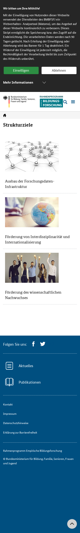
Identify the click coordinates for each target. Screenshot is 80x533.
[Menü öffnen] (73, 102)
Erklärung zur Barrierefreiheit (20, 432)
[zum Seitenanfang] (72, 524)
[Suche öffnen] (65, 102)
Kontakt (8, 404)
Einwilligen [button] (21, 70)
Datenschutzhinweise (15, 423)
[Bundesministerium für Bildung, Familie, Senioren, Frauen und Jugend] (19, 101)
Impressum (10, 414)
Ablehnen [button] (59, 70)
